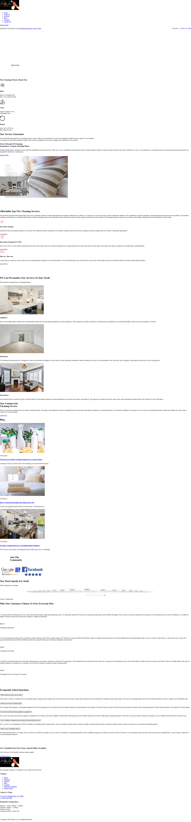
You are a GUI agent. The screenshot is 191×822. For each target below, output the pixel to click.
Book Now (6, 756)
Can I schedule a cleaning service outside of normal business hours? (20, 720)
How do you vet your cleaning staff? (11, 703)
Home (6, 13)
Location (7, 20)
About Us (7, 14)
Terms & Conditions (10, 786)
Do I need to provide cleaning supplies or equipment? (16, 712)
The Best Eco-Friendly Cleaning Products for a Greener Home (21, 459)
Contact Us (7, 22)
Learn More (3, 234)
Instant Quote (4, 25)
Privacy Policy (8, 788)
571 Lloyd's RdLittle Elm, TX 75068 (11, 796)
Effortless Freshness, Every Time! (30, 28)
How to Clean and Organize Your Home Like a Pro (17, 502)
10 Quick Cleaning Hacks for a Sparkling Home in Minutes (20, 545)
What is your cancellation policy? (10, 728)
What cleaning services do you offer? (11, 695)
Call (1, 756)
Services (6, 16)
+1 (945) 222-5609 (185, 28)
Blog (5, 18)
